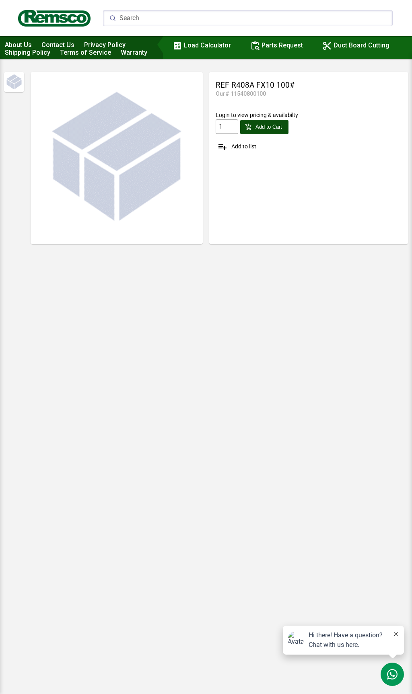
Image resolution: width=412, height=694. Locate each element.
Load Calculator (202, 45)
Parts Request (276, 45)
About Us (18, 45)
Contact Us (57, 45)
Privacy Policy (105, 45)
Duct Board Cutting (355, 45)
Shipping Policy (27, 52)
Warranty (134, 52)
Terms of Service (85, 52)
